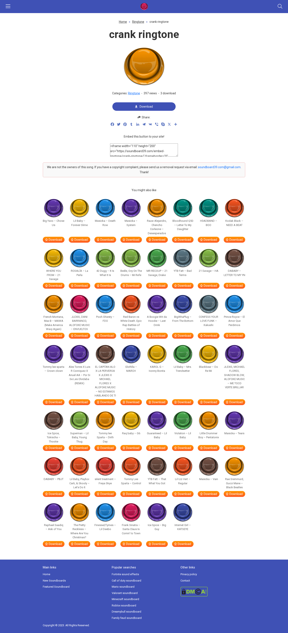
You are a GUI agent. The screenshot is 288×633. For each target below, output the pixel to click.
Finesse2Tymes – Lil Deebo (105, 527)
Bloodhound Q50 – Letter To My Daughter (182, 225)
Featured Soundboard (56, 586)
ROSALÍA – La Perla (79, 273)
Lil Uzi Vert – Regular (182, 481)
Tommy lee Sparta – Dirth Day (105, 437)
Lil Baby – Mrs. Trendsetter (183, 369)
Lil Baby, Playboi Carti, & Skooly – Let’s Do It (79, 483)
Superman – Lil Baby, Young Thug (79, 437)
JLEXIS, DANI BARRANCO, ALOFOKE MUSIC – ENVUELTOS (79, 323)
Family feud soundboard (127, 617)
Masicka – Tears (234, 433)
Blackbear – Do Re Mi (208, 369)
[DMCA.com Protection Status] (212, 591)
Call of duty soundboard (126, 580)
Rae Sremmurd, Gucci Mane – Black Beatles (234, 483)
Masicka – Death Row (105, 223)
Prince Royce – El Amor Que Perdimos (234, 321)
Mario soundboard (123, 586)
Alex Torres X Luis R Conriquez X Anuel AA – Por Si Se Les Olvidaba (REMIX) (79, 375)
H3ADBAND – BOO (208, 223)
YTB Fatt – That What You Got (157, 481)
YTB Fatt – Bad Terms (183, 273)
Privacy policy (188, 574)
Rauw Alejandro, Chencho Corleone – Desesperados (157, 227)
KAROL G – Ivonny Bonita (157, 369)
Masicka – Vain (208, 479)
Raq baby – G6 (131, 433)
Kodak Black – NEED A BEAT (234, 223)
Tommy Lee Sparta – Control (131, 481)
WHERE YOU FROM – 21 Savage (53, 275)
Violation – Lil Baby (182, 435)
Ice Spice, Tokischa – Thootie (53, 437)
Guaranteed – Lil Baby (157, 435)
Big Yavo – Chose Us (53, 223)
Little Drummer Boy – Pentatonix (208, 435)
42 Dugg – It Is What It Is (105, 273)
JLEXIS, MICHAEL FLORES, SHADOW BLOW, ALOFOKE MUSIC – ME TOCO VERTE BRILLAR (234, 377)
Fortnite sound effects (125, 574)
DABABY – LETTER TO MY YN (234, 273)
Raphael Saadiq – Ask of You (53, 527)
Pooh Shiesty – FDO (105, 319)
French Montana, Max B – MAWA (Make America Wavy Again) (53, 323)
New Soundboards (54, 580)
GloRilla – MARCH (131, 369)
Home (123, 21)
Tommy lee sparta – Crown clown (53, 369)
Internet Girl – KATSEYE (183, 527)
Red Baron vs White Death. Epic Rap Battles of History (131, 323)
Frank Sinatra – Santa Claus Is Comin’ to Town (131, 529)
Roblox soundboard (124, 605)
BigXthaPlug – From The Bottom (182, 319)
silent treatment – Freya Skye (105, 481)
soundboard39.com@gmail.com (219, 167)
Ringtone (138, 21)
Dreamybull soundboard (126, 611)
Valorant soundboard (125, 593)
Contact (185, 580)
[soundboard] (144, 7)
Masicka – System (131, 223)
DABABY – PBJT (53, 479)
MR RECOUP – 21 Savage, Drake (157, 273)
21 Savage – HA (208, 270)
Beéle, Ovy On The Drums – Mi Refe (131, 273)
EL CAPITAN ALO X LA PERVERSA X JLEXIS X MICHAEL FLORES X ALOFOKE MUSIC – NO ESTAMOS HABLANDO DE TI (105, 381)
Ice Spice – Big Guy (157, 527)
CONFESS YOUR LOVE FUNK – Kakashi (208, 321)
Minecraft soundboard (125, 599)
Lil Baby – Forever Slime (79, 223)
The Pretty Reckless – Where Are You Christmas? (79, 531)
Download (146, 106)
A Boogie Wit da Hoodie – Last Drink (157, 321)
